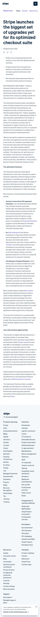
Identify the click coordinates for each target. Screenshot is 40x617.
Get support (7, 597)
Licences (6, 580)
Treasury (6, 502)
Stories (25, 11)
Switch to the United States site (15, 612)
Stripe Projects (27, 542)
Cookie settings (9, 586)
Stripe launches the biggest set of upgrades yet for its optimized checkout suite (19, 32)
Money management (29, 454)
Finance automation (29, 442)
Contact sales (27, 564)
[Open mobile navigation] (35, 4)
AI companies (26, 462)
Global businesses (28, 445)
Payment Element (30, 221)
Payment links (8, 476)
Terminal (6, 499)
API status (25, 533)
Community (7, 562)
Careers (24, 556)
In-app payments (28, 448)
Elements (6, 454)
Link (17, 268)
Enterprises (26, 425)
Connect (6, 445)
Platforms (25, 457)
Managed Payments (10, 473)
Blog (4, 559)
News (18, 11)
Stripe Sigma (7, 493)
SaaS (23, 460)
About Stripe (34, 11)
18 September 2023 (10, 49)
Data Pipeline (8, 451)
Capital (5, 437)
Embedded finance (28, 439)
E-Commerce (26, 437)
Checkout (6, 439)
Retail (24, 496)
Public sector (26, 493)
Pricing (5, 425)
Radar (5, 485)
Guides (5, 553)
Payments (7, 479)
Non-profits (26, 485)
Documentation (27, 528)
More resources (9, 589)
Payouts (6, 482)
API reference (26, 530)
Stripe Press (26, 562)
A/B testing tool (14, 232)
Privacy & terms (9, 570)
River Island (28, 291)
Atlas (5, 428)
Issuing (5, 468)
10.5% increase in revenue (21, 379)
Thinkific (9, 245)
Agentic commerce (28, 431)
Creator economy (28, 465)
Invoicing (6, 465)
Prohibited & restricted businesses (7, 575)
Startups (25, 428)
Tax (4, 496)
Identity (6, 462)
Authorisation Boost (10, 431)
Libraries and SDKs (28, 539)
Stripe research (24, 342)
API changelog (27, 536)
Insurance (25, 476)
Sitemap (6, 583)
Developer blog (27, 545)
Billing (5, 434)
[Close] (36, 607)
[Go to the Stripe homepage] (5, 413)
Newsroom (8, 10)
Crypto (5, 448)
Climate (6, 442)
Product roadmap (28, 553)
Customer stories (9, 556)
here (13, 396)
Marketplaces (26, 451)
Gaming (24, 468)
